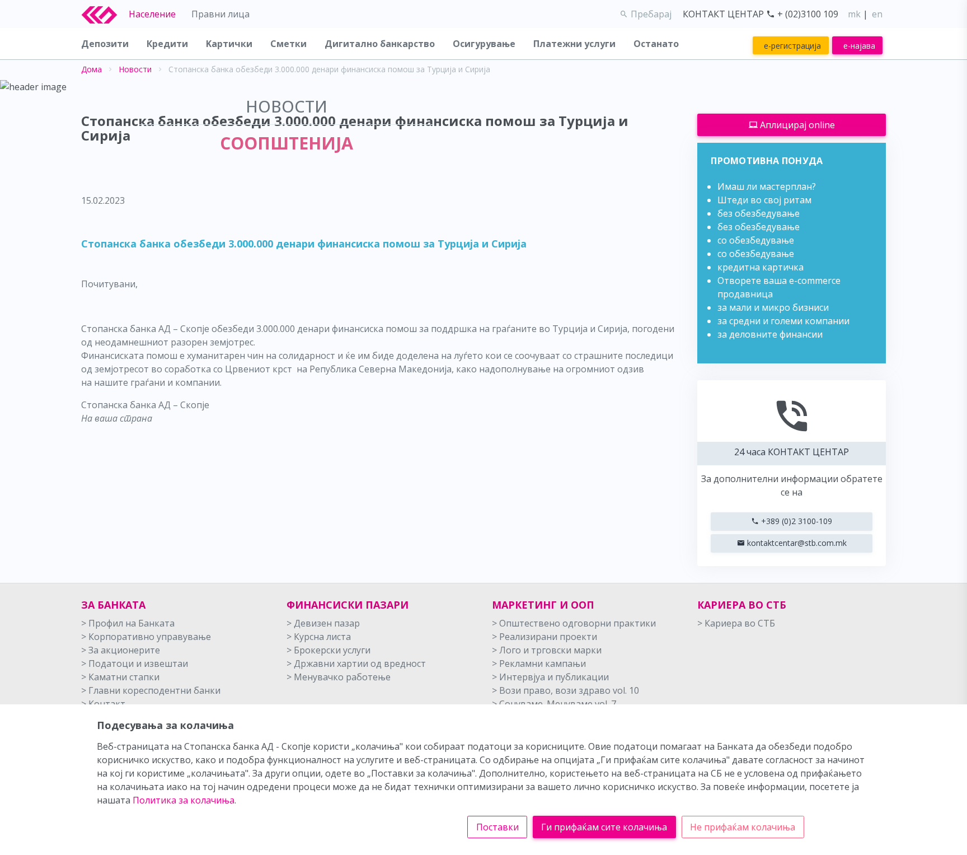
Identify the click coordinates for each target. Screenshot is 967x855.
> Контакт (103, 704)
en (877, 14)
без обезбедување (758, 213)
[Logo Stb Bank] (105, 14)
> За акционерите (120, 650)
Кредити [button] (167, 44)
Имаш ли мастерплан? (766, 186)
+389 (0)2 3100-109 (795, 521)
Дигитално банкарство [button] (380, 44)
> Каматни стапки (120, 677)
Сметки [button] (288, 44)
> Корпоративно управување (146, 636)
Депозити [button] (105, 44)
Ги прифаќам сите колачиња (604, 827)
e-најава (859, 45)
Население (152, 14)
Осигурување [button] (484, 44)
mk (854, 14)
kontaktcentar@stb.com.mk (796, 543)
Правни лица (220, 14)
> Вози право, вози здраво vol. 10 (565, 690)
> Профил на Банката (128, 623)
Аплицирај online (796, 125)
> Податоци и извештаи (134, 663)
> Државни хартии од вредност (356, 663)
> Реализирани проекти (544, 636)
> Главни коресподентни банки (150, 690)
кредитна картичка (760, 267)
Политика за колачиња (183, 800)
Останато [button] (656, 44)
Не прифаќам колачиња (742, 827)
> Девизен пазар (323, 623)
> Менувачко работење (339, 677)
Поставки (497, 827)
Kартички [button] (229, 44)
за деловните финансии (770, 334)
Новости (135, 69)
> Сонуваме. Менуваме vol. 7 (554, 704)
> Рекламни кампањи (539, 663)
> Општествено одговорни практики (574, 623)
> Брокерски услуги (328, 650)
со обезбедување (755, 240)
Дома (91, 69)
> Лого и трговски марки (547, 650)
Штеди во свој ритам (764, 200)
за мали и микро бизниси (773, 307)
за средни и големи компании (783, 321)
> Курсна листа (319, 636)
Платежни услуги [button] (574, 44)
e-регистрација (792, 45)
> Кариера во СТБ (736, 623)
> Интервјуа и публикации (550, 677)
